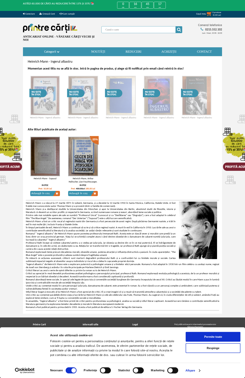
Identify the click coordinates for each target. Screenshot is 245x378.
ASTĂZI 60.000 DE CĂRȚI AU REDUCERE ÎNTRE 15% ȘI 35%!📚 (58, 3)
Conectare (30, 14)
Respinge (213, 348)
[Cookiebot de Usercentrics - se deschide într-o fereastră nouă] (25, 370)
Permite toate (213, 336)
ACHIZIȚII (168, 51)
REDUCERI (133, 51)
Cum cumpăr (68, 14)
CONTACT (204, 51)
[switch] (105, 370)
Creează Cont (48, 14)
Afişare (190, 370)
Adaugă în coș (40, 193)
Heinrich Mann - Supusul (45, 179)
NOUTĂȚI (98, 51)
